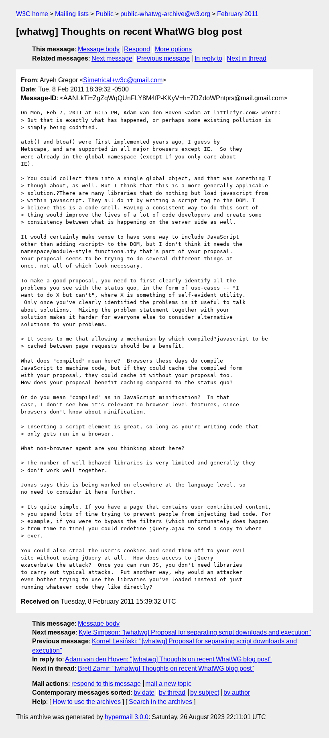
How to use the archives (87, 701)
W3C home (32, 13)
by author (236, 692)
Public (104, 13)
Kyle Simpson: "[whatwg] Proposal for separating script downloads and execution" (195, 632)
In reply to (208, 58)
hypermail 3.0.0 (126, 717)
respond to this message (106, 683)
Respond (137, 49)
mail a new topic (168, 683)
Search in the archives (160, 701)
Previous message (163, 58)
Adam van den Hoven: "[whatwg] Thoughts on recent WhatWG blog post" (168, 659)
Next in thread (246, 58)
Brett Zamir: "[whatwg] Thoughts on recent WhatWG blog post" (166, 668)
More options (173, 49)
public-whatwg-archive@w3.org (165, 13)
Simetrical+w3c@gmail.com (122, 80)
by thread (172, 692)
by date (144, 692)
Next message (111, 58)
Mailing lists (72, 13)
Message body (99, 49)
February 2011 (237, 13)
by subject (204, 692)
